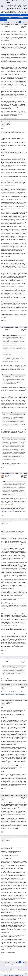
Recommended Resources (11, 12)
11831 (26, 327)
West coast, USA (24, 477)
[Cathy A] (2, 477)
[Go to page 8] (27, 22)
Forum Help (11, 973)
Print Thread (4, 19)
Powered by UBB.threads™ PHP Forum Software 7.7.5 (14, 975)
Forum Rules (3, 971)
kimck (13, 24)
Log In (26, 11)
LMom (13, 121)
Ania (13, 684)
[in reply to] (13, 327)
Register (21, 11)
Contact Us (6, 973)
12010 (26, 657)
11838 (26, 473)
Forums (2, 12)
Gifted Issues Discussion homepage (7, 11)
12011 (26, 684)
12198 (26, 795)
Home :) (22, 662)
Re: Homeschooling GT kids (7, 24)
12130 (26, 700)
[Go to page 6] (10, 22)
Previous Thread (7, 17)
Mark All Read (8, 971)
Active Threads (18, 14)
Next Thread (20, 17)
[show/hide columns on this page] (27, 14)
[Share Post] (23, 24)
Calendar (12, 14)
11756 (26, 24)
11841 (26, 519)
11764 (26, 121)
